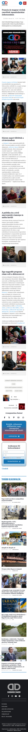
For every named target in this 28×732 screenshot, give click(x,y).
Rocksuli (12, 311)
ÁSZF (18, 729)
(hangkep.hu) (20, 323)
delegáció (6, 143)
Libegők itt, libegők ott (8, 547)
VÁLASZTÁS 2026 (6, 711)
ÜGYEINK (4, 704)
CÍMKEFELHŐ (5, 714)
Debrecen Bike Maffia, (13, 308)
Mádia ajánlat (17, 730)
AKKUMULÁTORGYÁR (7, 709)
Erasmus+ (5, 292)
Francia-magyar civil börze (9, 82)
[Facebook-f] (8, 696)
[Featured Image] (14, 489)
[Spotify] (19, 696)
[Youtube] (16, 696)
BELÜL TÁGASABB (7, 716)
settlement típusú (13, 147)
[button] (14, 436)
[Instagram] (12, 696)
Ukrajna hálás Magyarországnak (12, 569)
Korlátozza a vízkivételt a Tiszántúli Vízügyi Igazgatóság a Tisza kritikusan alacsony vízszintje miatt (13, 640)
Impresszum (5, 729)
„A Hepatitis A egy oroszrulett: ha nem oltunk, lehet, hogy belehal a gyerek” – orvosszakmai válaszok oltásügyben (13, 592)
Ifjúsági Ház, (5, 311)
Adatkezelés (12, 729)
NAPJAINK (4, 706)
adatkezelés (13, 457)
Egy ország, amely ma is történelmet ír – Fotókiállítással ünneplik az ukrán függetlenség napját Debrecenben (14, 616)
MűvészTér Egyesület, (16, 309)
